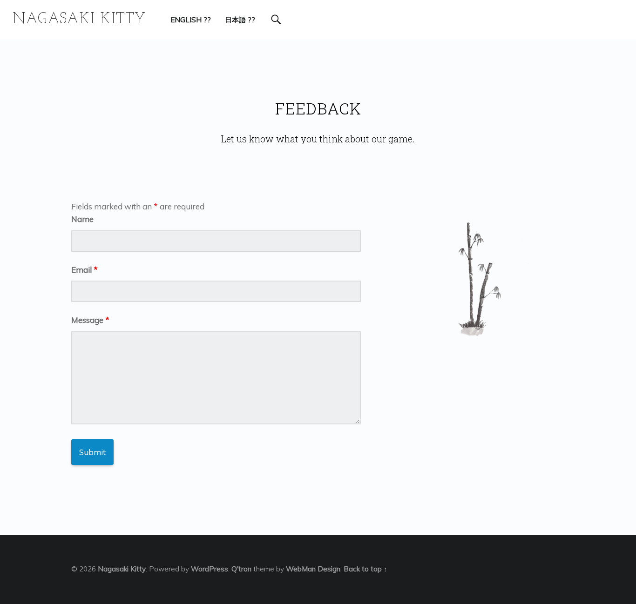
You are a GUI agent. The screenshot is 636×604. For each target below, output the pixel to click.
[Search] (276, 20)
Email (84, 270)
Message (90, 320)
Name (82, 219)
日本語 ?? (240, 19)
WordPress (209, 568)
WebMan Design (313, 568)
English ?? (190, 19)
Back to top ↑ (365, 568)
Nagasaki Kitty (122, 568)
